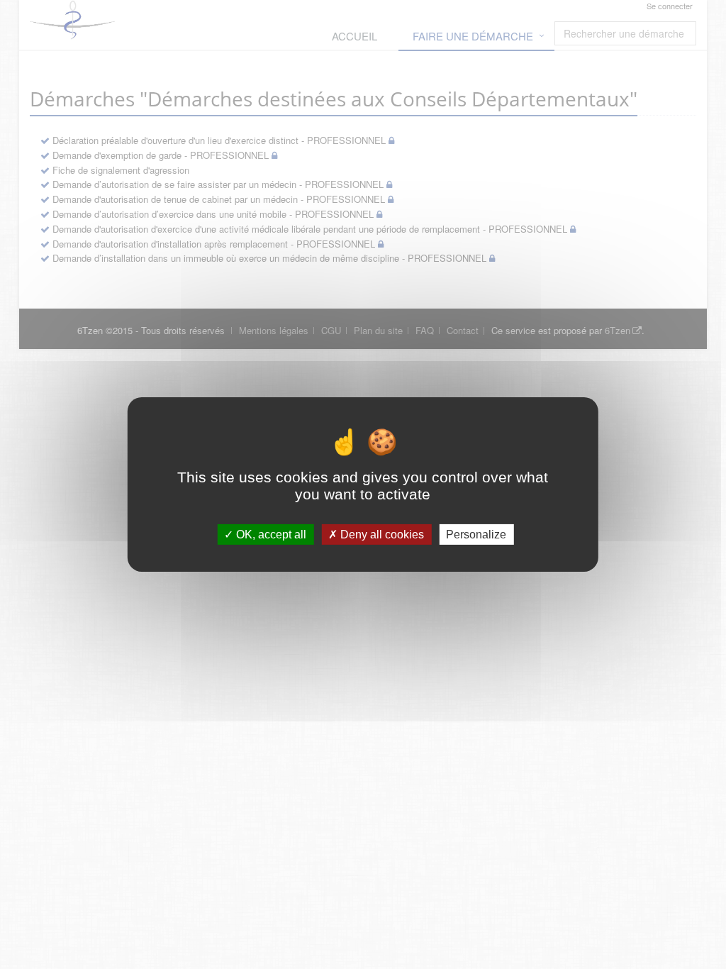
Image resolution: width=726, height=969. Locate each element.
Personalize (476, 534)
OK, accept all (269, 534)
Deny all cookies (380, 534)
